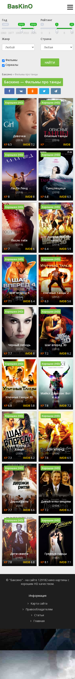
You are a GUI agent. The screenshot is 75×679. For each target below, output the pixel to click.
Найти (50, 62)
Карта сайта (39, 603)
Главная (39, 621)
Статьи (39, 615)
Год (4, 20)
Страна (46, 39)
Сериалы (11, 65)
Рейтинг (46, 20)
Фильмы (11, 60)
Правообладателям (39, 609)
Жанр (6, 39)
